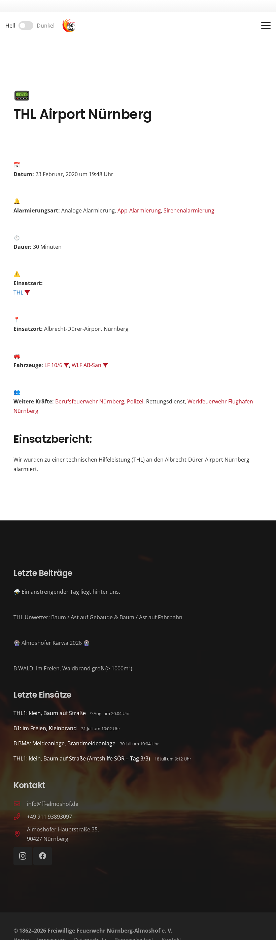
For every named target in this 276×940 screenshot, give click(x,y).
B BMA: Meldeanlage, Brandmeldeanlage (64, 743)
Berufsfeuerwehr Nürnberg (89, 401)
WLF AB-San (86, 365)
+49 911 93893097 (49, 816)
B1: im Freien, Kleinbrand (45, 728)
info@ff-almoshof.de (52, 804)
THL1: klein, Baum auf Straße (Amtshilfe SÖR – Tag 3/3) (81, 758)
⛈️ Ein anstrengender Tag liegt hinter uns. (66, 591)
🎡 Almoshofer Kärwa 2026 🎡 (51, 643)
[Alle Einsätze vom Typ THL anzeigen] (27, 292)
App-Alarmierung (139, 210)
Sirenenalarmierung (189, 210)
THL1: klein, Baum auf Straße (49, 713)
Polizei (135, 401)
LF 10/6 (53, 365)
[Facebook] (42, 856)
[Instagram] (22, 856)
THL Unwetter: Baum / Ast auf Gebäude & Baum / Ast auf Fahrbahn (97, 617)
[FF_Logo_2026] (68, 25)
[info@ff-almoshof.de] (20, 803)
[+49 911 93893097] (20, 816)
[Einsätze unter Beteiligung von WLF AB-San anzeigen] (105, 365)
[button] (266, 25)
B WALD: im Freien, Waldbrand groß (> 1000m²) (72, 668)
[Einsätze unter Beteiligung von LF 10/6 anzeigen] (66, 365)
